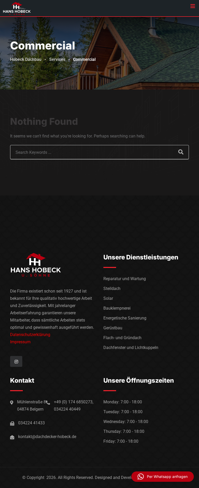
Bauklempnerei (117, 308)
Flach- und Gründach (122, 337)
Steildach (111, 288)
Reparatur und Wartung (124, 278)
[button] (162, 476)
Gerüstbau (112, 327)
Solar (108, 298)
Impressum (20, 341)
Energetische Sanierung (124, 318)
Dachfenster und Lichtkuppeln (130, 347)
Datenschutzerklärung (30, 334)
